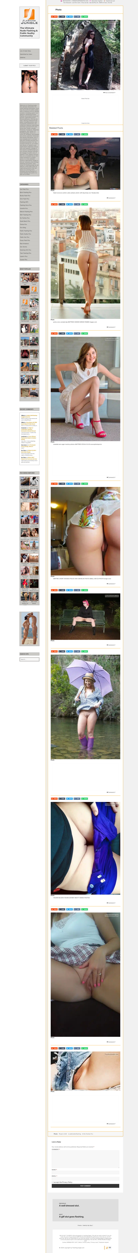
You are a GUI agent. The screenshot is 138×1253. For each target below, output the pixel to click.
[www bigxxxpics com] (25, 532)
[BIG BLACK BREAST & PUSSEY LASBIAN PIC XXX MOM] (25, 583)
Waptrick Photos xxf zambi (25, 603)
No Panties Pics (24, 218)
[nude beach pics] (25, 277)
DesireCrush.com (110, 1)
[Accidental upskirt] (34, 302)
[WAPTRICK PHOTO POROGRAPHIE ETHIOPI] (25, 506)
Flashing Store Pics (26, 205)
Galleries (22, 57)
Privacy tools (94, 1242)
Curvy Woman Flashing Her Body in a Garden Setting (28, 438)
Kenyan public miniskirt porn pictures (25, 526)
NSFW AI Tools (103, 2)
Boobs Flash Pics (25, 195)
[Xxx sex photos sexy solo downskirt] (34, 506)
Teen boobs (25, 346)
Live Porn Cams (76, 2)
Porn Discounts (67, 2)
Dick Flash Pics (24, 199)
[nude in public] (25, 379)
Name (54, 1170)
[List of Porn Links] (25, 302)
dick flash (25, 333)
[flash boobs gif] (25, 354)
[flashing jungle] (25, 315)
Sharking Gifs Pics (25, 250)
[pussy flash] (34, 354)
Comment (56, 1149)
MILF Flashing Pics (25, 215)
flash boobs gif (25, 359)
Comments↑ (112, 198)
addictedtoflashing (75, 1134)
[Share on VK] (77, 16)
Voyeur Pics (23, 259)
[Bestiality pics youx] (34, 558)
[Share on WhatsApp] (84, 16)
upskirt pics (34, 397)
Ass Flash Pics (24, 189)
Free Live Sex (85, 2)
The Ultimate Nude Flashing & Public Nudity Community (29, 31)
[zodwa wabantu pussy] (34, 328)
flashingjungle (25, 295)
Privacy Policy (67, 1182)
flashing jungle (25, 321)
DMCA (80, 1242)
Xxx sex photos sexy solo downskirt (34, 513)
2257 (76, 1242)
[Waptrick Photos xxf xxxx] (34, 583)
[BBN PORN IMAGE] (34, 596)
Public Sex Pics (24, 237)
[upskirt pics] (34, 392)
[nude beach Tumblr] (34, 277)
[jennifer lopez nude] (25, 366)
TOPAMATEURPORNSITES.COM (80, 1)
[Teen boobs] (25, 341)
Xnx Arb (110, 2)
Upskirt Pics (23, 256)
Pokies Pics (23, 224)
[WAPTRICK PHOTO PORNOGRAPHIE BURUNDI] (25, 494)
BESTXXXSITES (67, 1)
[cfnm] (25, 392)
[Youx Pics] (25, 545)
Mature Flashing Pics (26, 211)
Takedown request (104, 1242)
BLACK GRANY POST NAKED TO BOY (34, 577)
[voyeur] (34, 379)
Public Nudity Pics (25, 234)
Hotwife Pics (24, 208)
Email (54, 1176)
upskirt (34, 321)
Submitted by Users (26, 54)
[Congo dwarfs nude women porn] (34, 532)
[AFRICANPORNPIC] (34, 494)
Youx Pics (25, 550)
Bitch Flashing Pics (25, 192)
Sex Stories (23, 247)
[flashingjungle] (25, 290)
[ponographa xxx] (34, 545)
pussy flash (34, 359)
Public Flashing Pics (26, 231)
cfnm (25, 397)
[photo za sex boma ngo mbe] (34, 481)
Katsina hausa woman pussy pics (25, 488)
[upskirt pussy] (34, 341)
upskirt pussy (34, 346)
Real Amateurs (24, 243)
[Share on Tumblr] (61, 16)
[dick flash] (25, 328)
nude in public (25, 385)
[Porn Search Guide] (34, 290)
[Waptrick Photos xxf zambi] (25, 596)
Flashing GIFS (24, 202)
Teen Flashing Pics (25, 253)
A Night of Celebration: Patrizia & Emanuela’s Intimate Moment (28, 429)
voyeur (34, 385)
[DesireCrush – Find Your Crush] (29, 81)
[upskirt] (34, 315)
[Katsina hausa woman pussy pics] (25, 481)
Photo (56, 1134)
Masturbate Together (97, 1)
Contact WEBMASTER (68, 1242)
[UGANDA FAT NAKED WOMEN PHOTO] (25, 558)
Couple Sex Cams (85, 123)
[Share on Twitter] (69, 16)
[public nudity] (34, 366)
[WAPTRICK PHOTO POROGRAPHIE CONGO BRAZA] (25, 570)
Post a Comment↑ (110, 92)
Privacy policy (86, 1242)
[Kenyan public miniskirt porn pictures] (25, 519)
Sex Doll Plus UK (94, 2)
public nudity (34, 372)
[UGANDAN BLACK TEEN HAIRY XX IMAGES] (34, 519)
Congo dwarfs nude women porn (34, 539)
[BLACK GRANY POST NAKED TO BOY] (34, 570)
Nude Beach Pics (25, 221)
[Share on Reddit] (54, 16)
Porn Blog (23, 227)
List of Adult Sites (25, 51)
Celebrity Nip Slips (87, 1225)
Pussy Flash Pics (25, 240)
